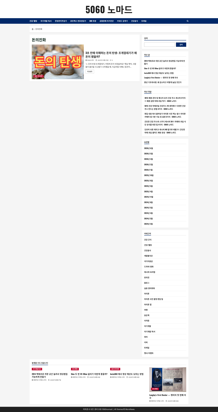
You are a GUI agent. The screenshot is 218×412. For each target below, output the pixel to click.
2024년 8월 (148, 202)
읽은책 (146, 315)
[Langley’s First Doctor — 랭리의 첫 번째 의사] (167, 379)
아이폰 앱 (147, 304)
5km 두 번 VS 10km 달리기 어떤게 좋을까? (160, 68)
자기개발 (147, 326)
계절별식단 (148, 255)
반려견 (146, 277)
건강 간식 (147, 239)
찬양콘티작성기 (61, 21)
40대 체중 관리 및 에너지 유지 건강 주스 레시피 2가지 (165, 98)
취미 (146, 336)
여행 (146, 309)
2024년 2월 (148, 223)
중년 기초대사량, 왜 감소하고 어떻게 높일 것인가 (162, 82)
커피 (146, 342)
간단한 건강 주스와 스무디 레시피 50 (159, 121)
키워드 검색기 (122, 21)
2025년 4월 (148, 191)
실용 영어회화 (38, 76)
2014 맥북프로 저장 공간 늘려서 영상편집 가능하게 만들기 (50, 375)
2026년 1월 (148, 169)
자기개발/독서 (46, 21)
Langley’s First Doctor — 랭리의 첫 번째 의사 (161, 77)
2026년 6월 (148, 148)
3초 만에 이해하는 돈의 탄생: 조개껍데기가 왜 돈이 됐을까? (58, 62)
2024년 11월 (148, 196)
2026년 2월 (148, 164)
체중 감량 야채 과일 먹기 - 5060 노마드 (162, 101)
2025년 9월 (148, 180)
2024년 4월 (148, 213)
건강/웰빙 (33, 21)
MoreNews (130, 409)
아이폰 (146, 293)
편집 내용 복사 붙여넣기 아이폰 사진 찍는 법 (161, 113)
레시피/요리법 (149, 272)
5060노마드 (90, 60)
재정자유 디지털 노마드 (40, 380)
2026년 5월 (148, 153)
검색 (146, 38)
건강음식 (134, 21)
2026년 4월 (148, 159)
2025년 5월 (148, 186)
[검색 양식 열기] (187, 21)
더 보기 (90, 71)
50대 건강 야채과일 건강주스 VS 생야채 (159, 105)
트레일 (143, 21)
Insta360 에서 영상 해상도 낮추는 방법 (159, 73)
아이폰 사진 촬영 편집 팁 (153, 299)
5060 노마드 (109, 9)
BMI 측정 (92, 21)
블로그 (146, 282)
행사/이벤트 (149, 353)
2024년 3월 (148, 218)
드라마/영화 (149, 266)
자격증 (146, 320)
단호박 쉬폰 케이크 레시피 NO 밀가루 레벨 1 (161, 129)
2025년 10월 (149, 175)
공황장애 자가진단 (107, 21)
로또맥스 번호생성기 (78, 21)
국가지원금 (148, 261)
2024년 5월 (148, 207)
